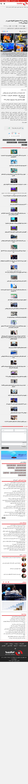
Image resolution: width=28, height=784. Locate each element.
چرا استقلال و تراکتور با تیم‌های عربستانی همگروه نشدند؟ (15, 632)
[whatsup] (5, 31)
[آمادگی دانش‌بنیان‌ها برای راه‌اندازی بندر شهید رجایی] (14, 277)
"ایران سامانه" (11, 660)
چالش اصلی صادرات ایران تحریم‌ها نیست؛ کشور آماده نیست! (14, 195)
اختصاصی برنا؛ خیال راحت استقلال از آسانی (17, 482)
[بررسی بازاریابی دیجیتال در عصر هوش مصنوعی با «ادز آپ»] (14, 418)
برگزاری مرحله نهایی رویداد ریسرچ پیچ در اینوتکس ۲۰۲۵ (16, 376)
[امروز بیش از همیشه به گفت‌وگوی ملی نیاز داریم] (24, 576)
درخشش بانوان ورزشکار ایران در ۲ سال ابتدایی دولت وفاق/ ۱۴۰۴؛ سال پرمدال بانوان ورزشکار (14, 529)
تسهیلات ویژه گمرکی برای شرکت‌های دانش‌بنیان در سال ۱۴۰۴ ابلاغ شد (13, 251)
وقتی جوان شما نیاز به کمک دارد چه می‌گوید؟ (17, 627)
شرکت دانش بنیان (21, 142)
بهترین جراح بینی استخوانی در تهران (18, 473)
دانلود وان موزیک (22, 475)
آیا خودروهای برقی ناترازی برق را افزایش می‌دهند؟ (16, 498)
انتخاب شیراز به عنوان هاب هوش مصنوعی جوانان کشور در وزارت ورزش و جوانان (14, 489)
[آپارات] (2, 1)
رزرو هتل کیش (11, 468)
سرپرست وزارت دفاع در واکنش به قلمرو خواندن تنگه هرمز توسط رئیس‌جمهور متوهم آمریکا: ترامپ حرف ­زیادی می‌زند (14, 546)
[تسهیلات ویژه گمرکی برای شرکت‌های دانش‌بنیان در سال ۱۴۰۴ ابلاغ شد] (14, 247)
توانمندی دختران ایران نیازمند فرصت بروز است (17, 638)
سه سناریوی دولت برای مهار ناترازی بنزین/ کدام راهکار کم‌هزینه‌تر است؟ (14, 622)
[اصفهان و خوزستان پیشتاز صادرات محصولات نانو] (14, 296)
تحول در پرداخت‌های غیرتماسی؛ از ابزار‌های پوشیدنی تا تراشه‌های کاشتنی (13, 175)
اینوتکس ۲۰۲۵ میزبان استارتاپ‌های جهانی (18, 412)
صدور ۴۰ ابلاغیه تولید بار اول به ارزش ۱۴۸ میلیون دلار (16, 404)
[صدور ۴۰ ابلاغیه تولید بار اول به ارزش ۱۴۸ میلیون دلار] (14, 400)
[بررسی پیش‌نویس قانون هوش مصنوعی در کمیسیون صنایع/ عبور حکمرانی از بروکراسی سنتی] (14, 209)
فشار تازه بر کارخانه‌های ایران (20, 504)
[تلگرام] (6, 1)
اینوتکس (23, 145)
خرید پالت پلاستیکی (21, 465)
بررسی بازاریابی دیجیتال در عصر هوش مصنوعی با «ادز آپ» (15, 421)
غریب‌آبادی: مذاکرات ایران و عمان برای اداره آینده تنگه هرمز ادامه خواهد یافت (14, 496)
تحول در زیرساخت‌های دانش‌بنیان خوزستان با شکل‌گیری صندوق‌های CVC (13, 261)
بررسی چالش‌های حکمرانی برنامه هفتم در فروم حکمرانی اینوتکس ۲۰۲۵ (13, 241)
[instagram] (3, 582)
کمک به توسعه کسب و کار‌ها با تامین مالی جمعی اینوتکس (15, 308)
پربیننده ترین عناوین (22, 480)
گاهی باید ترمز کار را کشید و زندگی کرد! (18, 624)
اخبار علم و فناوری (10, 28)
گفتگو (21, 555)
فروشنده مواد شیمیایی (21, 468)
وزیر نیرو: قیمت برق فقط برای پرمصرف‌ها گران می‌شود (16, 494)
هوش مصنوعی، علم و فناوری (20, 28)
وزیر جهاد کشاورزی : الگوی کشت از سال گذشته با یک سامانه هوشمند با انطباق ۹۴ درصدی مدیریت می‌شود (15, 513)
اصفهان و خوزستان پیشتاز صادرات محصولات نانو (17, 300)
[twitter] (7, 31)
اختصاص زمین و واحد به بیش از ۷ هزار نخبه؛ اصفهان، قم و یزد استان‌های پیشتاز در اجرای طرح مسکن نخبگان (14, 549)
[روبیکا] (9, 1)
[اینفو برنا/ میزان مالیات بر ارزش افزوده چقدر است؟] (14, 609)
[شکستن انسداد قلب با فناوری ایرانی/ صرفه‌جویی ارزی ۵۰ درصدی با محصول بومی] (14, 152)
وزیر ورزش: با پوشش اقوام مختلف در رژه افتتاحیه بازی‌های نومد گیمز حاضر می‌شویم (14, 508)
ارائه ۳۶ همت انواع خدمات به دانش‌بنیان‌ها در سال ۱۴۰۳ (15, 272)
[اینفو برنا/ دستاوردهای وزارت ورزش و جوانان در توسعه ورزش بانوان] (14, 592)
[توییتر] (7, 1)
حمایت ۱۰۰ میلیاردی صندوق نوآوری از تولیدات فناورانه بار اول (15, 184)
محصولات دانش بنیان (11, 142)
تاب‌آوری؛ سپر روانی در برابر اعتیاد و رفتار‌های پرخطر (16, 636)
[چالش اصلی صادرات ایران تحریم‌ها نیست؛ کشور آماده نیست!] (14, 189)
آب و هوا (15, 645)
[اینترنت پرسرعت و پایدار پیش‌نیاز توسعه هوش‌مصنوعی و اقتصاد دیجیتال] (14, 381)
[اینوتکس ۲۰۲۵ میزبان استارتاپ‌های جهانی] (14, 409)
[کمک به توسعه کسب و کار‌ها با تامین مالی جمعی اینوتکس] (14, 305)
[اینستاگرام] (4, 1)
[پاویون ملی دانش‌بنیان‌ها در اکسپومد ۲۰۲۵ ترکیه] (14, 391)
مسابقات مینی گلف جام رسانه (20, 510)
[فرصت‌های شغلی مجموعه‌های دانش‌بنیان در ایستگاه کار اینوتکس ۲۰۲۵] (14, 352)
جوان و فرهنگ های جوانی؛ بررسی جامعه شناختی (17, 630)
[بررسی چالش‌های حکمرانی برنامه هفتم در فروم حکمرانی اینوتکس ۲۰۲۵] (14, 237)
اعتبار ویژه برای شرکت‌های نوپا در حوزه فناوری (17, 165)
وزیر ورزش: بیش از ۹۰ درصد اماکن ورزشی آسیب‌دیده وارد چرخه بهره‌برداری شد (14, 539)
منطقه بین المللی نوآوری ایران (8, 140)
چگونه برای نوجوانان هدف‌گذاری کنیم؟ (18, 616)
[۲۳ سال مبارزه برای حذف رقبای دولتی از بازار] (14, 201)
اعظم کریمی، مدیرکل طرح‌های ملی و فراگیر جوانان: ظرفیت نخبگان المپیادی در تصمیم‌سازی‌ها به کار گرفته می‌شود (14, 532)
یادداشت (24, 555)
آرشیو (4, 518)
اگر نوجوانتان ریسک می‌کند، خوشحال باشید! (17, 620)
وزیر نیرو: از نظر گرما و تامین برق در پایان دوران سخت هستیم (14, 492)
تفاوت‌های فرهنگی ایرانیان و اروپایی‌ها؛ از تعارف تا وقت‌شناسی (14, 629)
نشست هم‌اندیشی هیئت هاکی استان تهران (17, 503)
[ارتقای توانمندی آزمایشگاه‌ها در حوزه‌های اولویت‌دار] (14, 313)
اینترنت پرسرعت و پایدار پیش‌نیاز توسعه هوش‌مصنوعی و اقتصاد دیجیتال (13, 386)
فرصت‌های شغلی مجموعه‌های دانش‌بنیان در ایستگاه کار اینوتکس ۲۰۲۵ (13, 357)
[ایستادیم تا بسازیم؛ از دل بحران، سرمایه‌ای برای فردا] (24, 559)
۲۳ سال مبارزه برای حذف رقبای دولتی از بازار (18, 204)
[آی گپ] (1, 1)
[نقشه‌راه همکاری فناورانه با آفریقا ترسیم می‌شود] (14, 344)
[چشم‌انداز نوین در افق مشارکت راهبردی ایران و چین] (24, 564)
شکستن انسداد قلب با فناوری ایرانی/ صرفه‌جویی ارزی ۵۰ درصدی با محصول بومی (13, 156)
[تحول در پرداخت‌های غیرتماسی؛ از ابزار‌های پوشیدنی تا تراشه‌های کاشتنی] (14, 170)
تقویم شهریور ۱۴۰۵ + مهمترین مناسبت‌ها (18, 626)
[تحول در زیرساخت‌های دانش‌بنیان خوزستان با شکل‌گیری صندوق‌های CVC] (14, 257)
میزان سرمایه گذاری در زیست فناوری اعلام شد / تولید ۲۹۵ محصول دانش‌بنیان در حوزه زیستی (13, 326)
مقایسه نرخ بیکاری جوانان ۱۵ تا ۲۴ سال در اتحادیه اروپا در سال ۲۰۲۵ (14, 634)
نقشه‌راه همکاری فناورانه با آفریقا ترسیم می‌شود (17, 347)
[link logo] (22, 3)
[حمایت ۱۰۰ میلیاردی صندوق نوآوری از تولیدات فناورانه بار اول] (14, 180)
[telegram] (4, 31)
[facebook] (2, 31)
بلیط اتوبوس (6, 473)
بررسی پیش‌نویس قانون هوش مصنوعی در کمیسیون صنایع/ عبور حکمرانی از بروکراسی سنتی (13, 214)
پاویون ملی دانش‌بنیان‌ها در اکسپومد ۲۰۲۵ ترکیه (17, 395)
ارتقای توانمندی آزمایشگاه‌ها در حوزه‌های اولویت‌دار (16, 317)
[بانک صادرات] (14, 455)
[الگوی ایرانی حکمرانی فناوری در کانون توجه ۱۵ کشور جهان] (14, 228)
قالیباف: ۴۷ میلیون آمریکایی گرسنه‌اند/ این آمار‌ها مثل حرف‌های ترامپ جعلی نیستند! (14, 536)
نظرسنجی (3, 645)
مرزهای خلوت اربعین (11, 465)
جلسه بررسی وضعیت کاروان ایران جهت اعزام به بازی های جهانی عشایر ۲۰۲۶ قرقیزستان (14, 516)
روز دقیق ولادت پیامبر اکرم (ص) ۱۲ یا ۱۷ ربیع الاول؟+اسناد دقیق (14, 534)
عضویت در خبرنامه (22, 645)
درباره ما (16, 643)
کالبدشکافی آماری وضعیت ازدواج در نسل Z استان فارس (15, 506)
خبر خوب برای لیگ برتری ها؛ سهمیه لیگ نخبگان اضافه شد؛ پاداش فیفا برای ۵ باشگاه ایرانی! (14, 542)
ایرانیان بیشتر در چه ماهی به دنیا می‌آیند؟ (18, 618)
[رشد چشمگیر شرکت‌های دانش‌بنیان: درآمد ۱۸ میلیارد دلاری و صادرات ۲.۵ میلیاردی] (14, 286)
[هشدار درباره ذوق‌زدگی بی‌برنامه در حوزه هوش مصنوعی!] (14, 219)
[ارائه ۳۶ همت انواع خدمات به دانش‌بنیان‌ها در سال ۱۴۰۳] (14, 267)
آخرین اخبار (15, 480)
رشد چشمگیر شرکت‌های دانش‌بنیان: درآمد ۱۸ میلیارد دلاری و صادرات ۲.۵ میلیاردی (13, 290)
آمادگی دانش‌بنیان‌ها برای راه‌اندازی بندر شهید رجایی (16, 281)
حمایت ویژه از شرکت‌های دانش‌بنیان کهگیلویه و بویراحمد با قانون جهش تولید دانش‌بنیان (13, 367)
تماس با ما (22, 643)
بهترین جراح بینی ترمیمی (20, 470)
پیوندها (11, 643)
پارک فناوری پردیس (20, 140)
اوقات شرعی (9, 645)
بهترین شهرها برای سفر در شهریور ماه (18, 544)
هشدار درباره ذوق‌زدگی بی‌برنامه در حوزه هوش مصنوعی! (15, 223)
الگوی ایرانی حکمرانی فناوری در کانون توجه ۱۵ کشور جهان (15, 232)
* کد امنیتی (24, 442)
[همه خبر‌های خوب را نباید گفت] (24, 570)
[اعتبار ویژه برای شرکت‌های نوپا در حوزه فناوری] (14, 162)
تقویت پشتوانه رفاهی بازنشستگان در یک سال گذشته (16, 527)
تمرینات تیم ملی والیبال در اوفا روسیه (19, 491)
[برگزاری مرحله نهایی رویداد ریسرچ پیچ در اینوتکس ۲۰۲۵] (14, 373)
